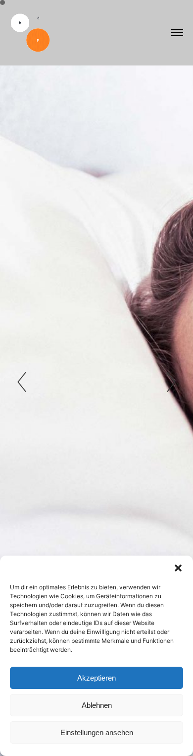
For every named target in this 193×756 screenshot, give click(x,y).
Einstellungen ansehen (96, 732)
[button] (178, 568)
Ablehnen (97, 705)
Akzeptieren (96, 678)
